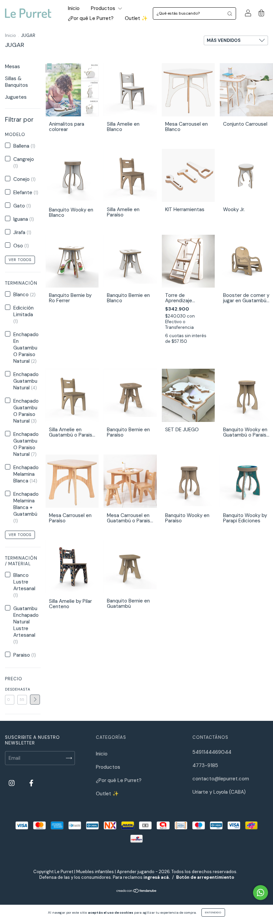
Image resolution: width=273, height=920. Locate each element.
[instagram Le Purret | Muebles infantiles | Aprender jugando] (12, 783)
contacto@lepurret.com (220, 778)
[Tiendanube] (136, 891)
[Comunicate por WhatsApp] (260, 892)
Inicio (74, 8)
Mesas (12, 66)
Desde (9, 689)
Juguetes (16, 97)
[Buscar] (229, 13)
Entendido (213, 912)
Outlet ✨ (136, 18)
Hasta (22, 689)
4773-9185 (205, 765)
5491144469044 (211, 752)
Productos (104, 8)
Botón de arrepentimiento (205, 877)
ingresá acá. (156, 877)
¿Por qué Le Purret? (91, 18)
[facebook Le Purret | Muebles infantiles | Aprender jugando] (31, 783)
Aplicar (35, 700)
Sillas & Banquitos (16, 81)
